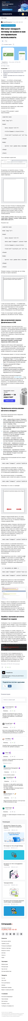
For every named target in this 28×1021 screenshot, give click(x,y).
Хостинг (3, 978)
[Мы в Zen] (21, 934)
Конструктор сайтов (6, 941)
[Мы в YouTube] (10, 934)
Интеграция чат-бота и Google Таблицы (13, 845)
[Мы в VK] (6, 934)
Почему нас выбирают (7, 945)
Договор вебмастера (6, 971)
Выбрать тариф (9, 400)
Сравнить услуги (5, 943)
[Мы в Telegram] (3, 934)
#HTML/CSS (17, 62)
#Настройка (11, 62)
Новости (3, 955)
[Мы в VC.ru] (17, 934)
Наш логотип (4, 969)
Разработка (5, 62)
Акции (3, 957)
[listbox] (7, 18)
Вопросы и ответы (6, 950)
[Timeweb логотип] (14, 924)
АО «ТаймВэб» (9, 1012)
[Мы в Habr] (14, 934)
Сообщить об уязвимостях (8, 1005)
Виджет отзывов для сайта (8, 989)
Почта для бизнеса (6, 982)
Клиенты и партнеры (6, 948)
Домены (3, 985)
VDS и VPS (4, 980)
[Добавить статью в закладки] (13, 44)
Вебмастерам (5, 964)
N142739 (10, 1014)
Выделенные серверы (7, 987)
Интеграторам (5, 966)
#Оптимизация (4, 63)
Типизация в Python (8, 882)
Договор (3, 952)
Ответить (5, 710)
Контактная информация (7, 996)
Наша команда (5, 998)
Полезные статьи (5, 1003)
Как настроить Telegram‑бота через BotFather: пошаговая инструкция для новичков (13, 827)
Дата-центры (4, 1001)
